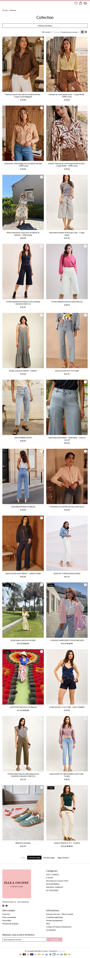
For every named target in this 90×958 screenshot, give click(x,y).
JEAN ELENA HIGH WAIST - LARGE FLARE (23, 573)
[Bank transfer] (57, 954)
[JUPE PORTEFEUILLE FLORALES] (23, 677)
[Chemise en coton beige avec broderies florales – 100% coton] (23, 133)
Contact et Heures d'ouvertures (58, 927)
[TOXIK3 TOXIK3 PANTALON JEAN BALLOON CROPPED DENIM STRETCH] (23, 743)
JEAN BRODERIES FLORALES (23, 506)
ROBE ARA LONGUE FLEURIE (23, 640)
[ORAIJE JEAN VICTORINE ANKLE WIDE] (67, 543)
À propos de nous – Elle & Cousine (59, 914)
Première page (34, 857)
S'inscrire (6, 914)
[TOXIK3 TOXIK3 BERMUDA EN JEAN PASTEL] (67, 271)
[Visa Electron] (61, 954)
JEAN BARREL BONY (23, 437)
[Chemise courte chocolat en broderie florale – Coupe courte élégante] (23, 64)
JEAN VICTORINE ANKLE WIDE (66, 573)
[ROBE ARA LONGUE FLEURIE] (23, 610)
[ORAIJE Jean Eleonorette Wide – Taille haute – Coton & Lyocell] (67, 407)
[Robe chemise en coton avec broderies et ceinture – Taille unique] (23, 202)
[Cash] (20, 954)
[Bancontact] (35, 954)
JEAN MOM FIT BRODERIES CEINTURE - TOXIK (66, 775)
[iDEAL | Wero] (39, 954)
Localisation (51, 930)
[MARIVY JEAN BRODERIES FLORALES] (23, 476)
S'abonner (55, 939)
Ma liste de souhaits (10, 923)
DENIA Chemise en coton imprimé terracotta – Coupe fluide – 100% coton (67, 164)
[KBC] (46, 954)
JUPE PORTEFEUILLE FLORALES (23, 707)
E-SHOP (49, 877)
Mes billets (6, 920)
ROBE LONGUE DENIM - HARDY (23, 371)
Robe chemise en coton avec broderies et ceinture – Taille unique (23, 233)
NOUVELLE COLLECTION (57, 881)
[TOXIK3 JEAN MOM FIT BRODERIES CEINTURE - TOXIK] (67, 743)
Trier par (57, 32)
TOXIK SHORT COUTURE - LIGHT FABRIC (67, 707)
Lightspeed (61, 951)
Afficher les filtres (45, 26)
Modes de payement (54, 920)
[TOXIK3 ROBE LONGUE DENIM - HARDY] (23, 340)
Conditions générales (54, 917)
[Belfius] (42, 954)
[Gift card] (50, 954)
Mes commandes (9, 917)
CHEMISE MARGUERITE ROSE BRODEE (67, 640)
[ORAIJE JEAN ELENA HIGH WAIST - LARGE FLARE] (23, 543)
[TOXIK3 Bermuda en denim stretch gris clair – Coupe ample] (67, 202)
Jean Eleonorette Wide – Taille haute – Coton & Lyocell (67, 438)
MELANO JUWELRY (54, 887)
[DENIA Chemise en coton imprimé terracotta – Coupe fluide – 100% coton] (67, 133)
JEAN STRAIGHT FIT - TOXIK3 (67, 843)
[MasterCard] (24, 954)
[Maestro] (31, 954)
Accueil (4, 10)
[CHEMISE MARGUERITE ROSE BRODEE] (67, 610)
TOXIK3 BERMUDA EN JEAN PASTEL (67, 302)
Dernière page (48, 857)
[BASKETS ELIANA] (23, 812)
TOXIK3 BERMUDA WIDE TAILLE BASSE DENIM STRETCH (23, 303)
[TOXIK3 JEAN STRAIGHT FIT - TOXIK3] (67, 812)
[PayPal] (65, 954)
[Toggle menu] (85, 3)
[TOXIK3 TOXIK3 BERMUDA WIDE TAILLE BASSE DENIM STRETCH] (23, 271)
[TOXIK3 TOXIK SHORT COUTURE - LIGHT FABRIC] (67, 677)
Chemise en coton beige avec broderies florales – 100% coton (23, 164)
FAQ (48, 923)
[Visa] (28, 954)
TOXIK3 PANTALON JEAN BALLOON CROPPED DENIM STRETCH (23, 775)
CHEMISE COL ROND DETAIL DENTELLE (66, 506)
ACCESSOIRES (52, 890)
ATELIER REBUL (53, 884)
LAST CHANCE (52, 874)
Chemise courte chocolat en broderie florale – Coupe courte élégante (23, 95)
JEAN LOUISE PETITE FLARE (67, 371)
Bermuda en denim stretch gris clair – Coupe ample (66, 233)
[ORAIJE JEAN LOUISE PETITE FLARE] (67, 340)
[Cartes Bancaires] (54, 954)
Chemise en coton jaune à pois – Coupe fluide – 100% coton (66, 95)
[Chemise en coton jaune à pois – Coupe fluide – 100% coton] (67, 64)
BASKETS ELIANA (23, 843)
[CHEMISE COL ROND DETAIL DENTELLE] (67, 476)
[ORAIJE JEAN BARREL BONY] (23, 407)
